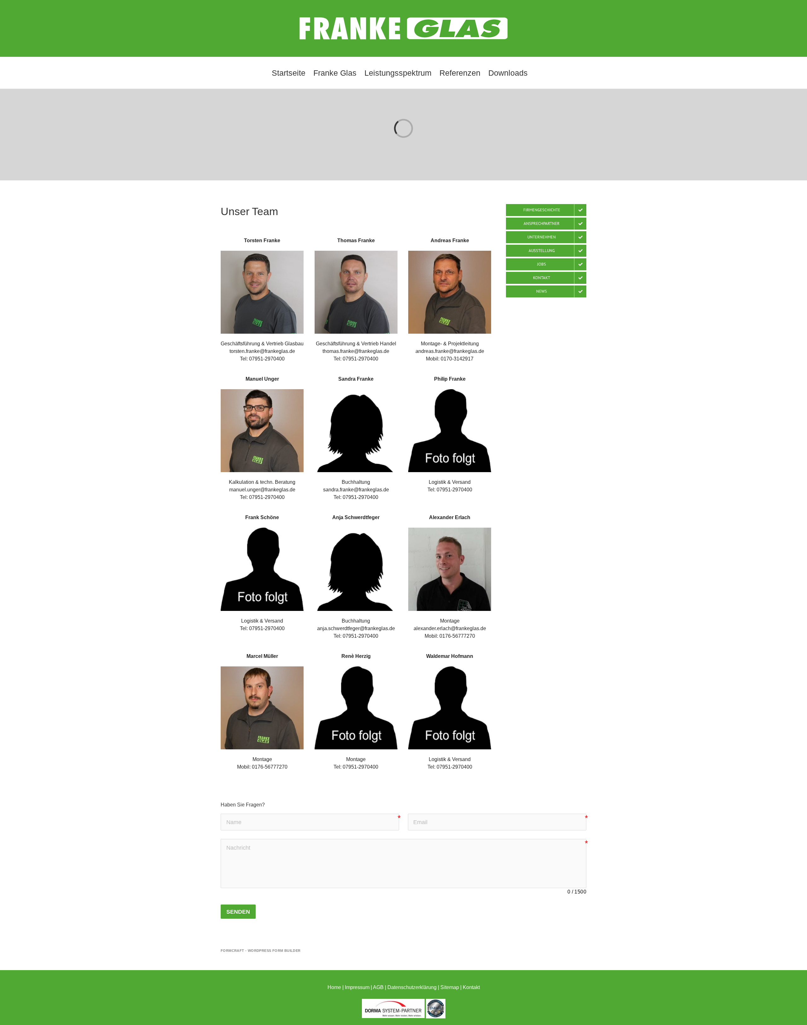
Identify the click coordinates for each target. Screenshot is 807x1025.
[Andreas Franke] (449, 253)
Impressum (357, 987)
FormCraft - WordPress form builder (261, 950)
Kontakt (471, 987)
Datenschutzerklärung (412, 987)
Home (334, 987)
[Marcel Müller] (262, 668)
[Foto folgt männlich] (449, 391)
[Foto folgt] (356, 391)
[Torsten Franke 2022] (262, 253)
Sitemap (449, 987)
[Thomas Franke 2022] (356, 253)
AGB (378, 987)
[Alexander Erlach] (449, 530)
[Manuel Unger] (262, 391)
